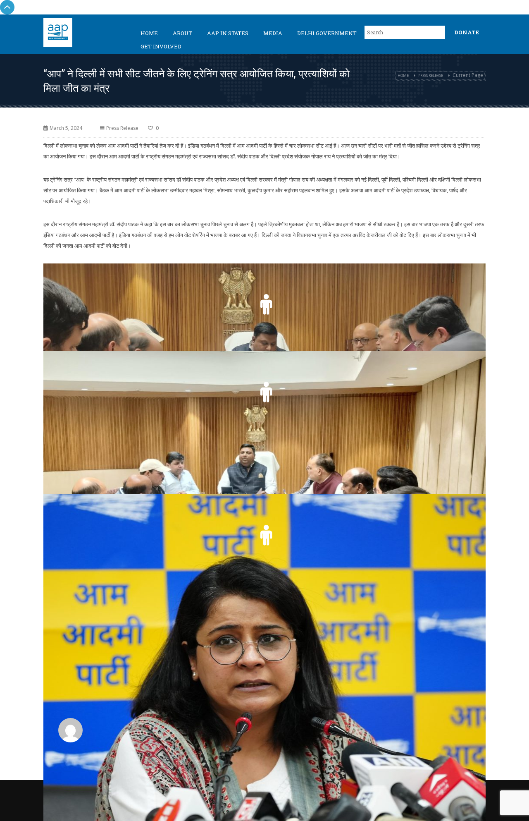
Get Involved (161, 46)
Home (149, 33)
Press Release (430, 75)
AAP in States (227, 33)
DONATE (466, 32)
